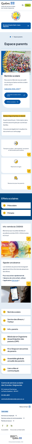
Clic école (15, 280)
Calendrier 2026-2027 (12, 89)
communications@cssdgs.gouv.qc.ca (12, 399)
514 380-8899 (5, 395)
